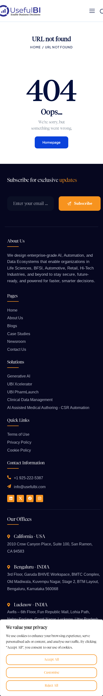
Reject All (51, 685)
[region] (51, 657)
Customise (51, 672)
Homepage (51, 142)
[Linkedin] (10, 498)
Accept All (51, 660)
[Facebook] (30, 498)
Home (35, 47)
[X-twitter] (20, 498)
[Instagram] (39, 498)
